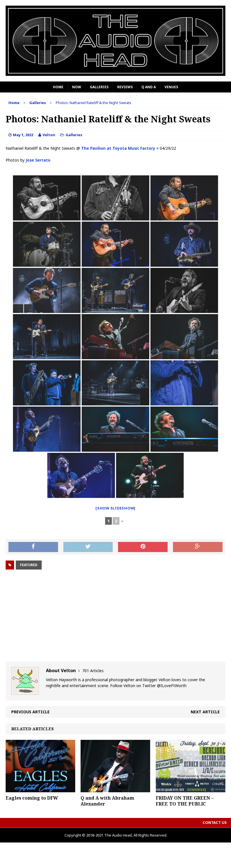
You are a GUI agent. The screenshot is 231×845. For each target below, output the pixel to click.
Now (76, 87)
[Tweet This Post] (88, 547)
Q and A (148, 87)
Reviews (125, 87)
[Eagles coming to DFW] (40, 788)
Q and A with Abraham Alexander (107, 801)
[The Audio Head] (115, 40)
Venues (171, 87)
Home (58, 87)
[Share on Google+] (198, 547)
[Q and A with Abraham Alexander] (115, 788)
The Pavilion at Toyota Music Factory (118, 148)
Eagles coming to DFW (32, 798)
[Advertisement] (115, 616)
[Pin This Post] (143, 547)
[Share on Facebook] (33, 547)
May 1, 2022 (23, 134)
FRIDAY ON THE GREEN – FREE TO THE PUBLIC (185, 801)
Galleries (99, 87)
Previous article (30, 711)
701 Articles (93, 670)
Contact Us (215, 822)
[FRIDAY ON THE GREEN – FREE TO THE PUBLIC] (190, 788)
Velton (49, 134)
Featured (28, 564)
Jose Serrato (38, 160)
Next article (205, 711)
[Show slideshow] (115, 508)
